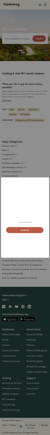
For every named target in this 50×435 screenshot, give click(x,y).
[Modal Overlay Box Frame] (25, 217)
